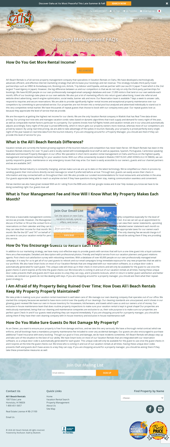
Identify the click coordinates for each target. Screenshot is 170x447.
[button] (69, 210)
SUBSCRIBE (69, 235)
